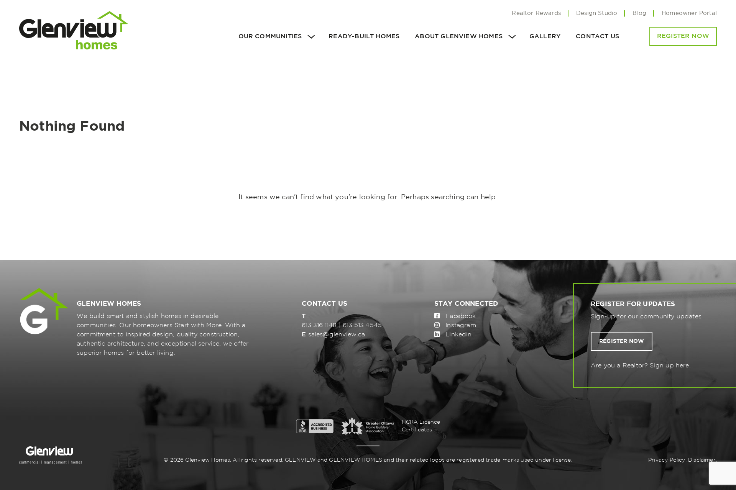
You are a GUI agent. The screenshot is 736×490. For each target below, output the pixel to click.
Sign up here (669, 366)
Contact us (597, 36)
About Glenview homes (459, 36)
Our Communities (270, 36)
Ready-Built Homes (364, 36)
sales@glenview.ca (336, 335)
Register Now (683, 36)
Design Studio (596, 13)
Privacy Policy (666, 460)
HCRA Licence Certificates (421, 426)
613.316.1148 (319, 325)
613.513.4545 (362, 325)
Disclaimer (702, 460)
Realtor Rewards (536, 13)
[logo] (73, 30)
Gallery (544, 36)
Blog (639, 13)
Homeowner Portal (689, 13)
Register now (621, 341)
